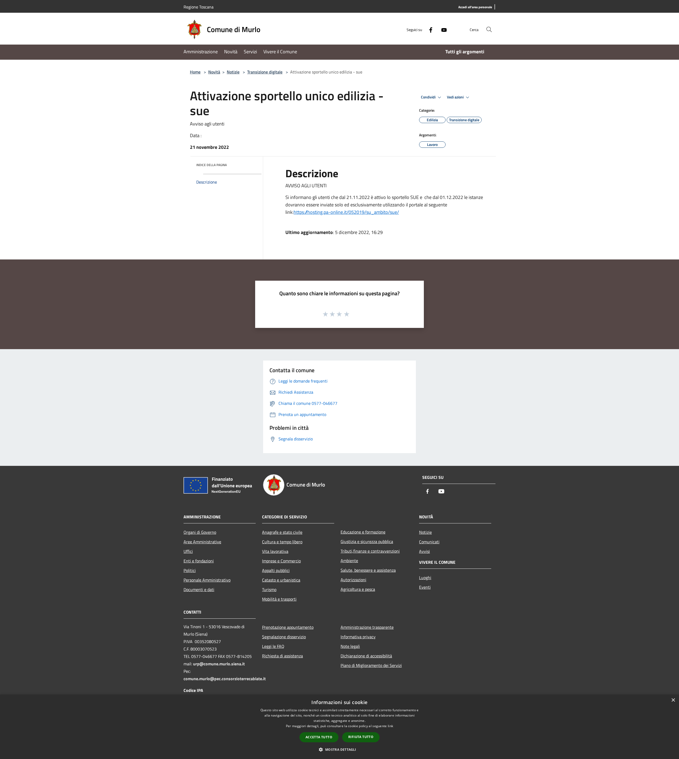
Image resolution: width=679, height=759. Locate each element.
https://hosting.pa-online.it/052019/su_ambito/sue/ (346, 212)
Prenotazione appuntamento (288, 627)
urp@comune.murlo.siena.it (219, 664)
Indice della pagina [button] (211, 164)
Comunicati (429, 542)
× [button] (673, 700)
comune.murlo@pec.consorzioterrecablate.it (225, 678)
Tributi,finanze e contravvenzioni (370, 551)
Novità (214, 72)
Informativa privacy (358, 637)
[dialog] (339, 727)
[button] (339, 749)
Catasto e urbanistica (281, 580)
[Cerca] (489, 29)
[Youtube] (442, 29)
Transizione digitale (264, 72)
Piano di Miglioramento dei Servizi (371, 665)
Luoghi (425, 577)
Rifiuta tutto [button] (360, 737)
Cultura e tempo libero (282, 542)
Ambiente (349, 560)
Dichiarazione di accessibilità (366, 656)
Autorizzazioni (353, 579)
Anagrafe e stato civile (282, 532)
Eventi (425, 587)
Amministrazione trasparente (367, 627)
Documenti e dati (199, 589)
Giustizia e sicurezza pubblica (367, 541)
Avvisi (424, 551)
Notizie (233, 72)
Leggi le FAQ (273, 646)
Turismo (269, 589)
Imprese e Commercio (281, 561)
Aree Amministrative (202, 542)
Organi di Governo (200, 532)
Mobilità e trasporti (279, 599)
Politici (190, 570)
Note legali (350, 646)
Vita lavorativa (275, 551)
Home (195, 72)
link (390, 726)
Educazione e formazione (363, 532)
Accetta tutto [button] (319, 737)
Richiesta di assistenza (282, 656)
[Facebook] (428, 29)
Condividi (428, 97)
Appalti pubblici (276, 570)
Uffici (188, 551)
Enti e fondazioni (199, 561)
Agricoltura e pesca (358, 589)
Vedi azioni (455, 97)
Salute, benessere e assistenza (368, 570)
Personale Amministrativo (207, 580)
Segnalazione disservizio (284, 637)
